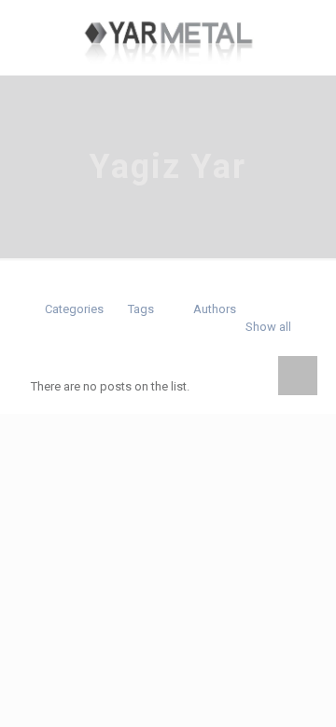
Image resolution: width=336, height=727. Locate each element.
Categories (74, 309)
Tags (141, 309)
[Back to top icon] (297, 375)
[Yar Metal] (168, 37)
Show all (268, 327)
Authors (214, 309)
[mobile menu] (25, 28)
